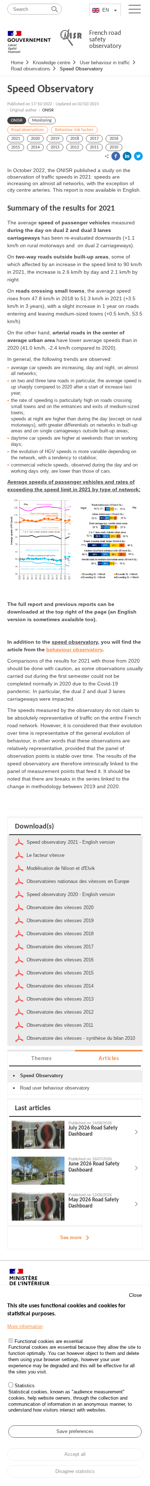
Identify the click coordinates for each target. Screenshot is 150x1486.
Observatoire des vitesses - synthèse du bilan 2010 (81, 1038)
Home (17, 62)
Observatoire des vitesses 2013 (60, 999)
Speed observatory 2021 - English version (71, 842)
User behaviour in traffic (105, 62)
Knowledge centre (51, 62)
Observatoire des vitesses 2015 (60, 973)
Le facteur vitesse (45, 855)
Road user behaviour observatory (55, 1088)
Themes (41, 1059)
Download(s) (34, 826)
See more (71, 1237)
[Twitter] (138, 156)
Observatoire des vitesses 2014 (60, 986)
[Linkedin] (127, 156)
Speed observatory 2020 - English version (71, 894)
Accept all (75, 1454)
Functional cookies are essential (49, 1341)
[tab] (41, 1058)
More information (25, 1326)
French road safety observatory (105, 40)
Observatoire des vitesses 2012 (60, 1012)
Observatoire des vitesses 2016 (60, 959)
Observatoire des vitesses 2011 (60, 1025)
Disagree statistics (75, 1471)
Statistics (25, 1385)
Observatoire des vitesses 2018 (60, 933)
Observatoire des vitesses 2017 (60, 946)
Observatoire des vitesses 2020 (60, 907)
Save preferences (75, 1431)
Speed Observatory (81, 69)
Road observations (30, 69)
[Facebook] (115, 156)
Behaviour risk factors (74, 130)
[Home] (29, 38)
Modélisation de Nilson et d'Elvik (61, 868)
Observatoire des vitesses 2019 (60, 920)
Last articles (33, 1108)
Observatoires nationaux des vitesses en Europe (78, 881)
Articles (109, 1059)
